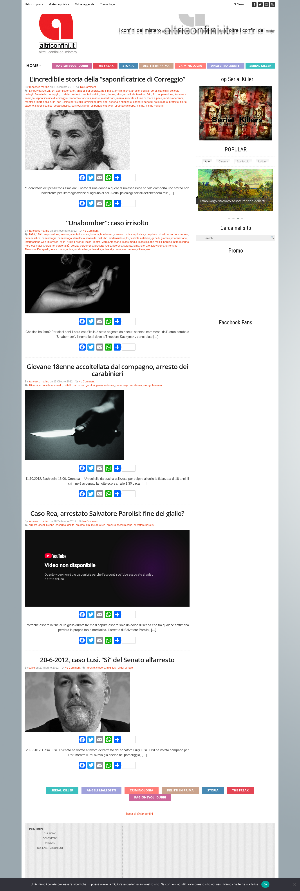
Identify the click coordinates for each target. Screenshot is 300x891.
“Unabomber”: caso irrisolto (107, 222)
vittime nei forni (155, 105)
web (148, 249)
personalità (62, 245)
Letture (262, 161)
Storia (128, 66)
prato (119, 385)
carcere (118, 234)
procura (99, 245)
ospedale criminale (120, 102)
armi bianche (122, 90)
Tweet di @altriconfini (139, 813)
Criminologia (107, 4)
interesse (52, 242)
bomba (94, 234)
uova (118, 249)
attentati (75, 234)
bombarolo (106, 234)
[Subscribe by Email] (267, 4)
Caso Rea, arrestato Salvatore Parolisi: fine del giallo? (107, 513)
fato (149, 94)
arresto (135, 90)
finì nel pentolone (163, 94)
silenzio (145, 245)
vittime (140, 105)
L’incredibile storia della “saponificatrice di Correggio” (107, 79)
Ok (265, 884)
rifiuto (183, 102)
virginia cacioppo (125, 105)
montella (30, 102)
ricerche (117, 245)
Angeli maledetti (225, 66)
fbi (127, 238)
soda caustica (62, 105)
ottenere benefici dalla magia (150, 102)
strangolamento (152, 385)
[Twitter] (261, 4)
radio (108, 245)
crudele (65, 94)
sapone (29, 105)
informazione (179, 238)
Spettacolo (243, 161)
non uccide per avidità (70, 102)
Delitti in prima (34, 4)
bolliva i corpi (149, 90)
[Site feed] (272, 4)
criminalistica (32, 238)
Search (241, 4)
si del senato (125, 667)
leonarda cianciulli (80, 98)
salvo (32, 667)
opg (105, 102)
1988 (32, 234)
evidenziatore (117, 238)
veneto (132, 249)
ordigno (50, 245)
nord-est (30, 245)
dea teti (86, 94)
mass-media (129, 242)
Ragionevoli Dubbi (72, 66)
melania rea (98, 525)
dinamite (91, 238)
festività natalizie (140, 238)
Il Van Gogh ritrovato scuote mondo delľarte (232, 201)
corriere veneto (179, 234)
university (108, 249)
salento (127, 245)
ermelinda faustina (134, 94)
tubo (62, 249)
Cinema (223, 161)
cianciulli (163, 90)
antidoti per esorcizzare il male (95, 90)
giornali (165, 238)
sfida (136, 245)
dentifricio (79, 238)
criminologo (65, 238)
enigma (80, 525)
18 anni (33, 385)
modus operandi (173, 98)
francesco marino (39, 87)
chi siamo (50, 833)
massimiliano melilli (150, 242)
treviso (54, 249)
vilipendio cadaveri (102, 105)
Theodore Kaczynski (37, 249)
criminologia (49, 238)
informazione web (35, 242)
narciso (167, 242)
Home (32, 65)
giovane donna (105, 385)
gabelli (156, 238)
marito (120, 98)
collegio (174, 90)
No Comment (88, 87)
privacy (50, 843)
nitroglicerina (181, 242)
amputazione (51, 234)
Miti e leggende (84, 4)
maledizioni (108, 98)
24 (53, 90)
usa (124, 249)
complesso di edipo (157, 234)
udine (69, 249)
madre (96, 98)
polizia (75, 245)
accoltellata (46, 385)
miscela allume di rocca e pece (143, 98)
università (95, 249)
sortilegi (76, 105)
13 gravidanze (37, 90)
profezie (174, 102)
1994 (39, 234)
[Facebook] (254, 4)
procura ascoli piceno (119, 525)
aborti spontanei (65, 90)
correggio (53, 94)
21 (48, 90)
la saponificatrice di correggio (50, 98)
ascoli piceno (46, 525)
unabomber (81, 249)
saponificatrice (43, 105)
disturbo (102, 238)
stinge (86, 105)
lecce (88, 242)
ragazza (128, 385)
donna (111, 94)
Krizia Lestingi (75, 242)
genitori (90, 385)
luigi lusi (111, 667)
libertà (96, 242)
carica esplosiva (134, 234)
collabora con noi (50, 848)
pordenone (86, 245)
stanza (138, 385)
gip (88, 525)
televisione (157, 245)
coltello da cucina (74, 385)
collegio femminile (36, 94)
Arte (207, 161)
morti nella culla (45, 102)
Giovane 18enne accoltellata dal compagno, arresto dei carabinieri (107, 370)
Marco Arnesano (111, 242)
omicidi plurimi (93, 102)
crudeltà (76, 94)
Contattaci (50, 838)
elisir (119, 94)
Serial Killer (260, 66)
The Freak (105, 66)
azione (85, 234)
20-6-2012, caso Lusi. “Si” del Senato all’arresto (107, 659)
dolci (103, 94)
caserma (61, 525)
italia (62, 242)
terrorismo (171, 245)
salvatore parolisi (144, 525)
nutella (40, 245)
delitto (95, 94)
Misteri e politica (59, 4)
